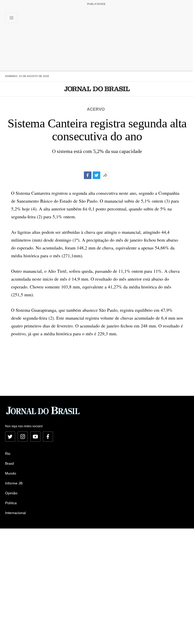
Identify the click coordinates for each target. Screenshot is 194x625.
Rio (7, 454)
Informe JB (13, 483)
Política (11, 503)
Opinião (11, 493)
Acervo (96, 109)
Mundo (10, 473)
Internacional (15, 513)
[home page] (97, 89)
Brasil (9, 463)
